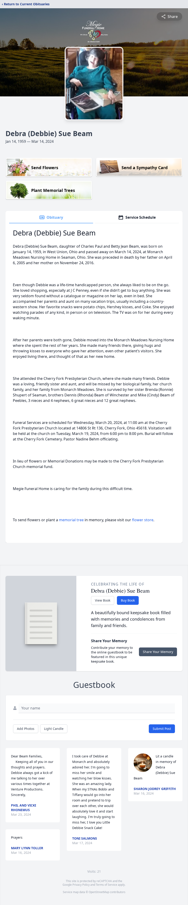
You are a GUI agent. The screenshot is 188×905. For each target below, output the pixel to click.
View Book (102, 600)
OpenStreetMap (99, 892)
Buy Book (128, 600)
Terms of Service (106, 885)
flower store (142, 519)
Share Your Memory (158, 652)
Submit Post (162, 728)
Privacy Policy (81, 885)
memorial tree (71, 519)
